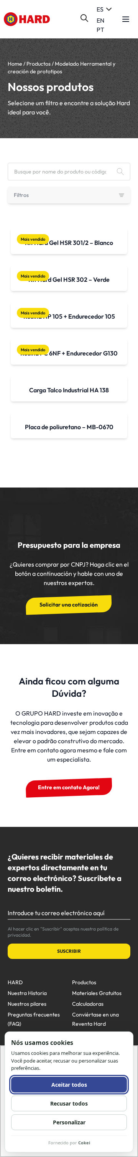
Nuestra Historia (27, 993)
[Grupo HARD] (27, 19)
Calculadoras (88, 1003)
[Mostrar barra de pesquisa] (84, 18)
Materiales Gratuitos (97, 993)
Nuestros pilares (27, 1003)
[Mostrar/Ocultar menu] (125, 19)
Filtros (21, 195)
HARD (15, 982)
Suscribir (69, 951)
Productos (38, 63)
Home (15, 63)
